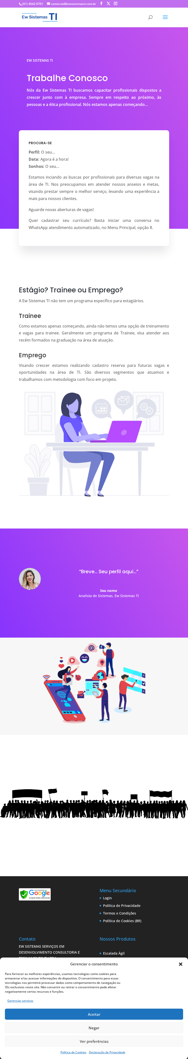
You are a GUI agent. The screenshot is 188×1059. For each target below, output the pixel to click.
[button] (180, 964)
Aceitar (94, 1014)
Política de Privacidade (122, 905)
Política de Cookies (73, 1052)
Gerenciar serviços (20, 1001)
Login (107, 898)
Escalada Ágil (114, 953)
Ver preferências (94, 1041)
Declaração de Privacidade (107, 1052)
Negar (94, 1027)
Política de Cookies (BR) (122, 920)
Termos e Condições (119, 913)
